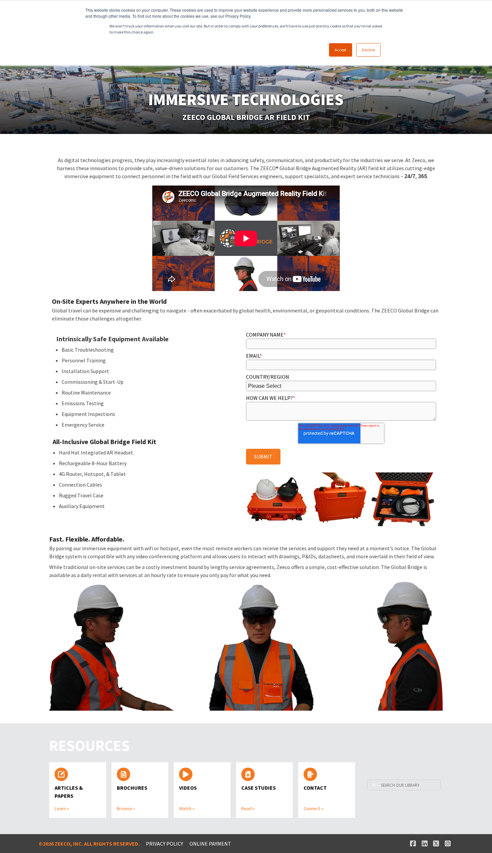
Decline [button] (368, 49)
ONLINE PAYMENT (210, 843)
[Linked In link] (424, 843)
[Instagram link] (447, 843)
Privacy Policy (164, 843)
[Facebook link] (413, 843)
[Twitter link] (436, 843)
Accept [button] (340, 49)
